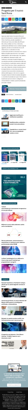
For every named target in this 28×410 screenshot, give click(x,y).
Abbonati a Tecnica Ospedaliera (17, 88)
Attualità (7, 5)
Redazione (3, 15)
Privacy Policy (10, 392)
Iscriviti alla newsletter (10, 168)
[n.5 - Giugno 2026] (14, 156)
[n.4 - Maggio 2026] (23, 156)
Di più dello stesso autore (10, 111)
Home (2, 5)
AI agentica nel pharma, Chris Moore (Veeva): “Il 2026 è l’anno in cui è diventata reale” (12, 336)
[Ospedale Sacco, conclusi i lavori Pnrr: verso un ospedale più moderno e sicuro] (5, 131)
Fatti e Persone (13, 5)
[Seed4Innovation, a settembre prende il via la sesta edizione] (5, 123)
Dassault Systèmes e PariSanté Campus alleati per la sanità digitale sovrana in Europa (13, 284)
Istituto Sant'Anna (9, 94)
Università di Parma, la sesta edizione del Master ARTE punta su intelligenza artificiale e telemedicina (13, 302)
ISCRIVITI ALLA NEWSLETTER (14, 385)
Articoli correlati (8, 108)
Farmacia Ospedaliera (9, 203)
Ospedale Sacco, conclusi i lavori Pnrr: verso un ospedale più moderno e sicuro (18, 131)
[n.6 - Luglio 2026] (5, 89)
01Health (5, 279)
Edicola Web (4, 163)
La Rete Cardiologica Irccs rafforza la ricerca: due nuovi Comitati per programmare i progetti (12, 260)
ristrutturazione (18, 94)
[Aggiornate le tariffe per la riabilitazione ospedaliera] (5, 116)
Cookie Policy (19, 392)
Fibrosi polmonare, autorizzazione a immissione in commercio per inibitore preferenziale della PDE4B (13, 242)
